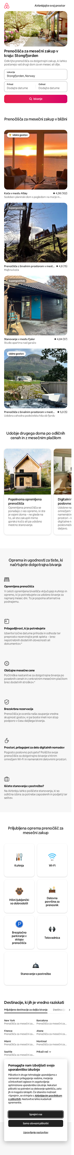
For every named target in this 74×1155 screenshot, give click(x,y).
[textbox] (20, 88)
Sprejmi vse (35, 1114)
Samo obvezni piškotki (36, 1123)
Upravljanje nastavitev (35, 1132)
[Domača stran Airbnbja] (6, 5)
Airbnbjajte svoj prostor (50, 5)
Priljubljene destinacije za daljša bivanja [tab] (25, 1009)
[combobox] (36, 76)
